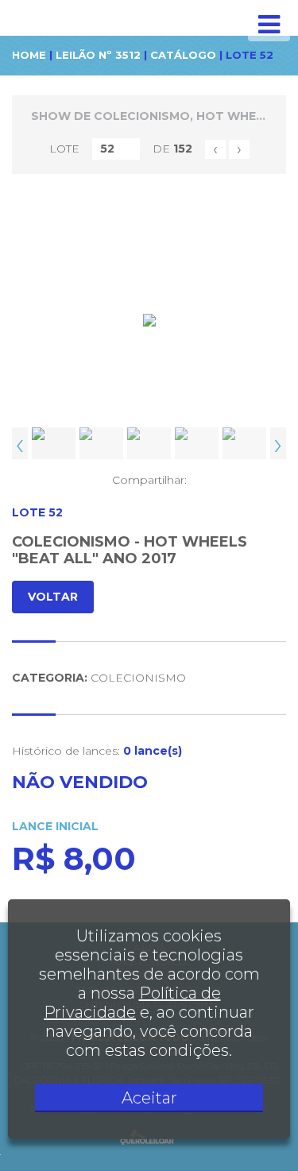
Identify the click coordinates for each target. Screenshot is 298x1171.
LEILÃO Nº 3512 (98, 54)
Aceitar (149, 1097)
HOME (29, 54)
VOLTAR (53, 596)
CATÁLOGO (183, 54)
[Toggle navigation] (269, 24)
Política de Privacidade (132, 1003)
